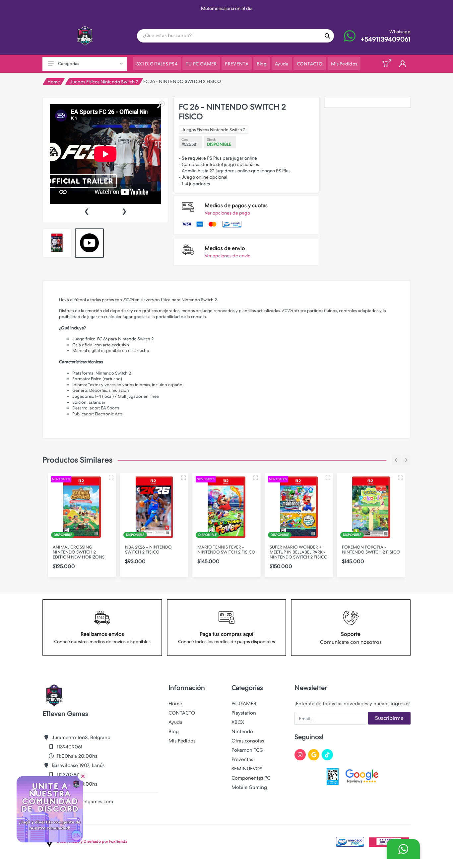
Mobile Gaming (249, 787)
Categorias (68, 63)
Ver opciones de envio (227, 255)
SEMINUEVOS (246, 768)
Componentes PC (250, 778)
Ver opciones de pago (227, 212)
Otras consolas (247, 740)
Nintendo (242, 731)
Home (53, 81)
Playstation (243, 713)
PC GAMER (243, 703)
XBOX (237, 722)
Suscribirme (389, 718)
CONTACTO (181, 713)
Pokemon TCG (247, 750)
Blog (173, 731)
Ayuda (175, 722)
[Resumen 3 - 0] (111, 478)
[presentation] (86, 210)
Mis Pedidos (181, 740)
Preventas (242, 759)
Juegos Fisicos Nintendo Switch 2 (104, 81)
